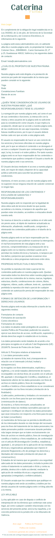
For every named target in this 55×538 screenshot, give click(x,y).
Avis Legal (17, 524)
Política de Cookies (27, 528)
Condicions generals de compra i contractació (27, 532)
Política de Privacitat (33, 524)
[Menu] (27, 17)
